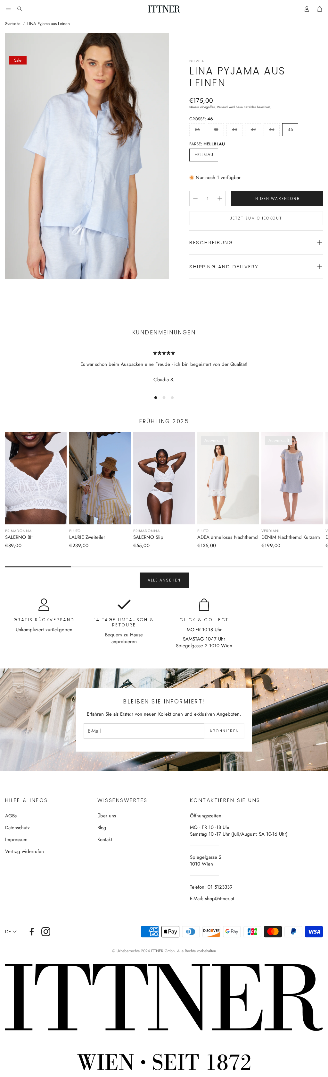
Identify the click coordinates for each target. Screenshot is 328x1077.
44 (271, 129)
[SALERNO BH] (36, 478)
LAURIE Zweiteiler (87, 537)
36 (197, 129)
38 (216, 129)
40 (234, 129)
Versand (222, 107)
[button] (8, 8)
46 (290, 129)
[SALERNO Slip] (164, 478)
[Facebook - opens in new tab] (31, 931)
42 (253, 129)
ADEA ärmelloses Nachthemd (227, 537)
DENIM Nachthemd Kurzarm (290, 537)
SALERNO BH (19, 537)
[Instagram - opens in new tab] (45, 931)
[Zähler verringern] (195, 198)
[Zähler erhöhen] (220, 198)
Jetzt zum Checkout (256, 218)
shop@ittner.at (219, 898)
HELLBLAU (203, 154)
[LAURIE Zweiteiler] (100, 478)
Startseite (12, 24)
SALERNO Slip (148, 537)
